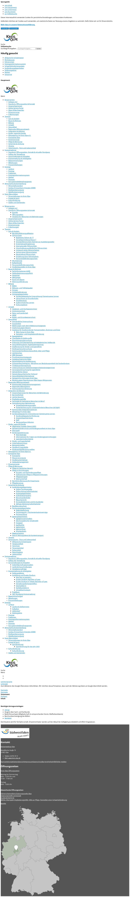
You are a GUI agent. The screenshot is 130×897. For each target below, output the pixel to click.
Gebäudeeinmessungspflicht (22, 273)
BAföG (14, 286)
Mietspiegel (16, 277)
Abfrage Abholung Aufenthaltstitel (28, 504)
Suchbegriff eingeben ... (9, 48)
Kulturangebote (21, 305)
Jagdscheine (20, 527)
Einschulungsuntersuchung (22, 340)
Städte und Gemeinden (16, 203)
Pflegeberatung (17, 483)
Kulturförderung (14, 200)
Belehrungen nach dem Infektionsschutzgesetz (29, 326)
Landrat (11, 169)
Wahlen (7, 72)
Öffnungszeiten (17, 215)
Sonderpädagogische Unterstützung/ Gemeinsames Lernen (37, 296)
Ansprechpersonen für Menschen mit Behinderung (30, 393)
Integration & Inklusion (16, 131)
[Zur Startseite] (11, 42)
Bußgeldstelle (17, 263)
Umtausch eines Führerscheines (27, 250)
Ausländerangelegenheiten (14, 68)
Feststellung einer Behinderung (23, 403)
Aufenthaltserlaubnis (23, 496)
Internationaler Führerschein (26, 246)
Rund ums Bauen (18, 280)
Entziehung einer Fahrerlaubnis (27, 256)
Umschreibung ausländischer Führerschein (31, 248)
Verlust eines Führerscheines (26, 252)
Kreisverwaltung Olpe (8, 747)
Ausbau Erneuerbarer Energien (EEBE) (22, 188)
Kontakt (15, 212)
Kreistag (7, 167)
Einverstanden (14, 28)
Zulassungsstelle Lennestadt (11, 796)
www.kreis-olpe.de (12, 758)
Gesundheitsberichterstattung (23, 376)
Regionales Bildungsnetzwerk (18, 129)
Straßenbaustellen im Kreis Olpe (23, 267)
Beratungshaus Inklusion (25, 422)
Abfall (14, 315)
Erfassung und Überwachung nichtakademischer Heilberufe (33, 342)
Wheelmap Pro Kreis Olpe (21, 412)
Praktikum (16, 592)
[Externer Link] (65, 733)
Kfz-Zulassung (9, 60)
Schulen (15, 290)
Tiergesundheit (17, 544)
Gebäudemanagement (20, 462)
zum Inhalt (8, 5)
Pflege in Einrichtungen (20, 470)
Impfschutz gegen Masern (21, 328)
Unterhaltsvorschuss (19, 443)
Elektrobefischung (22, 510)
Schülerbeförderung (19, 292)
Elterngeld (16, 431)
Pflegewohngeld (21, 477)
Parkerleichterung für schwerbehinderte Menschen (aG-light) (38, 407)
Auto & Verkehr (13, 119)
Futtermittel (16, 550)
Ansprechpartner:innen (24, 418)
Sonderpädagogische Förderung (27, 416)
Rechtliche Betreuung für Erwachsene (25, 481)
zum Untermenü (10, 10)
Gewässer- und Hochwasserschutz (24, 309)
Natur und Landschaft (20, 313)
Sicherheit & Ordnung (16, 144)
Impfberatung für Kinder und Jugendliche (27, 347)
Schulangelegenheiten (20, 294)
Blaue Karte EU (21, 500)
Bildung (11, 123)
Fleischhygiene (17, 552)
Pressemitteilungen (15, 165)
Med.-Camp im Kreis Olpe (25, 332)
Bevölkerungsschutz (19, 506)
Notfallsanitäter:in (22, 588)
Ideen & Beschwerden (16, 110)
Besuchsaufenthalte (23, 498)
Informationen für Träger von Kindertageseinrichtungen (36, 437)
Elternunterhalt (21, 479)
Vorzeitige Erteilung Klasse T (26, 240)
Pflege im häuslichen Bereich (22, 468)
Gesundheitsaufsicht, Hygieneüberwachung (27, 345)
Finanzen (11, 179)
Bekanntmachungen (15, 161)
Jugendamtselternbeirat (24, 439)
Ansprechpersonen (15, 106)
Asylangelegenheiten (23, 493)
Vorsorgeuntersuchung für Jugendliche (26, 370)
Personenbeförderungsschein (26, 259)
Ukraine (11, 146)
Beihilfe (3, 804)
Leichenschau (17, 353)
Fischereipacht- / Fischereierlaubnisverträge (31, 512)
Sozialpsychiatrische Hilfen (21, 359)
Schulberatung (21, 301)
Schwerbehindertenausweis (14, 66)
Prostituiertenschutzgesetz (22, 357)
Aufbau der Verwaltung (16, 154)
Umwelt (11, 125)
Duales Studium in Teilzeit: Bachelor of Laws (31, 582)
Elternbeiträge (21, 435)
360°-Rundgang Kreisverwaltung (23, 594)
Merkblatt (8, 718)
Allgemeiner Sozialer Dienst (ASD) (24, 426)
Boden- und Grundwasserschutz (23, 317)
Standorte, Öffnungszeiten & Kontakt (21, 104)
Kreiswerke (16, 456)
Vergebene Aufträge (19, 569)
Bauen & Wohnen (14, 121)
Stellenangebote (10, 70)
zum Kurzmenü (10, 12)
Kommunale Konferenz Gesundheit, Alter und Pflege (31, 351)
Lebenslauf (16, 611)
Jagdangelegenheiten (19, 517)
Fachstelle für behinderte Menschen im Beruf (28, 401)
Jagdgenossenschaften (24, 519)
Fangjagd (19, 523)
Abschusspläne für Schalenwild (27, 521)
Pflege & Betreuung (15, 142)
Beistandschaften (18, 445)
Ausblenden (5, 28)
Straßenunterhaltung (19, 460)
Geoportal (8, 74)
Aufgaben (15, 609)
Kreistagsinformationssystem (15, 64)
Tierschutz (16, 546)
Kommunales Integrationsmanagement (26, 384)
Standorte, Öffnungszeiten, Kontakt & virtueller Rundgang (29, 152)
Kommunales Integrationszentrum (24, 410)
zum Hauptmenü (11, 7)
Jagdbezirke (20, 525)
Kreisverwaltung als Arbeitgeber (19, 158)
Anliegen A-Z (12, 102)
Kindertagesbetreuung (20, 433)
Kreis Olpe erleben (11, 194)
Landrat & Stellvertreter (20, 607)
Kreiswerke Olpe (14, 138)
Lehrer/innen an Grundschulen (27, 298)
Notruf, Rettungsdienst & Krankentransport (27, 535)
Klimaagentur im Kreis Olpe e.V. (19, 135)
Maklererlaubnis (18, 533)
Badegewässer (17, 336)
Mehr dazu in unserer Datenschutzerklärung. (18, 25)
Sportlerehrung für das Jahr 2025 (28, 647)
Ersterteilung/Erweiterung (25, 244)
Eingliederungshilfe (19, 399)
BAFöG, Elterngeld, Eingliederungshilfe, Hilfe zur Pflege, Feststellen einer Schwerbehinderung (34, 800)
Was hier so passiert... (24, 577)
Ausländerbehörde (7, 798)
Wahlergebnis (17, 613)
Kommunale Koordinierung (22, 389)
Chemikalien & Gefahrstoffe (22, 338)
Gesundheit (12, 127)
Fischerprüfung (21, 514)
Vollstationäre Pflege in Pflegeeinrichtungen (31, 475)
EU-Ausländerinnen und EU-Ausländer (29, 502)
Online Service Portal (15, 108)
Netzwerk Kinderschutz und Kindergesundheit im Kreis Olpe (33, 428)
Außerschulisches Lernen (25, 303)
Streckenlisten (21, 531)
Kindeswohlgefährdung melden (23, 449)
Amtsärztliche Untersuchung (22, 321)
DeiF (17, 420)
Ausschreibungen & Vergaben (19, 156)
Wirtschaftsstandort (15, 186)
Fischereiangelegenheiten (21, 508)
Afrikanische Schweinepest (14, 58)
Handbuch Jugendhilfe (20, 447)
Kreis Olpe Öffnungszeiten (10, 771)
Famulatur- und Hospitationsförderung (30, 334)
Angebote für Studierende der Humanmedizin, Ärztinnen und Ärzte (36, 330)
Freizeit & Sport (13, 198)
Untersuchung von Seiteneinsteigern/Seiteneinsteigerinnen (33, 368)
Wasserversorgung (19, 458)
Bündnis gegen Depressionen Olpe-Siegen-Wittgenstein (32, 380)
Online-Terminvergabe (24, 489)
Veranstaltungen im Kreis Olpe (19, 196)
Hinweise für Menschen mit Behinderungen (27, 217)
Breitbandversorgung (16, 190)
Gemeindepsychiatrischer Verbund (24, 374)
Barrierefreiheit (17, 395)
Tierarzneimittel (18, 548)
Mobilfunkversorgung (16, 192)
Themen (7, 117)
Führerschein (9, 62)
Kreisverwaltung (10, 150)
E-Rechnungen (13, 114)
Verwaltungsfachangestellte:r (26, 584)
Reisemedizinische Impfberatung (24, 361)
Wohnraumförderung (20, 282)
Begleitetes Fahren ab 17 (25, 238)
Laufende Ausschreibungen (22, 567)
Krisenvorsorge (13, 112)
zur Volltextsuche (11, 14)
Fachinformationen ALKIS (21, 271)
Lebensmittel (17, 554)
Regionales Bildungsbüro (21, 386)
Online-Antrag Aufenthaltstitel (26, 491)
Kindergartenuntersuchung (22, 349)
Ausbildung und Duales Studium (23, 575)
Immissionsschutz (18, 311)
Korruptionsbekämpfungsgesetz (20, 182)
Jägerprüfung (20, 529)
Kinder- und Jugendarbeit (21, 441)
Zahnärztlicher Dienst (20, 372)
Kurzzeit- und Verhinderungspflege (28, 472)
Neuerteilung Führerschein (25, 254)
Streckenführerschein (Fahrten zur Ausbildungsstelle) (35, 242)
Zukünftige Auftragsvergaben (22, 565)
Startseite (4, 690)
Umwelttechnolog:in (23, 590)
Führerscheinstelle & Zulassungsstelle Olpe (16, 794)
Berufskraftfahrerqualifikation (22, 233)
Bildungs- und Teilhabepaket (22, 288)
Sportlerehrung (17, 644)
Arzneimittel (16, 324)
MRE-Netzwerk (17, 355)
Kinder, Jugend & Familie (17, 133)
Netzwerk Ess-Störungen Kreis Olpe (24, 378)
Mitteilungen (12, 163)
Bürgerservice (10, 100)
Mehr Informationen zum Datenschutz (14, 688)
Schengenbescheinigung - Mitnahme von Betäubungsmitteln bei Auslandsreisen (40, 363)
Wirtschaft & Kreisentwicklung (15, 184)
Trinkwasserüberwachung (21, 366)
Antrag (7, 710)
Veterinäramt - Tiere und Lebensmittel (22, 148)
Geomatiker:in (21, 586)
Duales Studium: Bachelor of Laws (28, 579)
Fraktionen (12, 173)
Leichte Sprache (18, 397)
